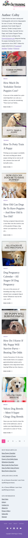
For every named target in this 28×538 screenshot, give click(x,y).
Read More (7, 107)
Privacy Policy (6, 511)
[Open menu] (14, 9)
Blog (10, 523)
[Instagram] (14, 528)
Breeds (5, 78)
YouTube (4, 48)
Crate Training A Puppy (9, 456)
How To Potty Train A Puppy (10, 468)
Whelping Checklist (8, 462)
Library (4, 502)
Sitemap (4, 517)
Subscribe (5, 514)
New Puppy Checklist (8, 453)
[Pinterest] (17, 528)
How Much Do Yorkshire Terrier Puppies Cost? (12, 86)
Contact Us (5, 505)
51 (20, 441)
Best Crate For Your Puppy (10, 465)
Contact (21, 523)
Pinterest (16, 48)
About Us (5, 508)
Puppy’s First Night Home (10, 459)
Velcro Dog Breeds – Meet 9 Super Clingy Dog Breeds (13, 412)
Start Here (5, 499)
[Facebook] (7, 528)
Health (5, 200)
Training (6, 140)
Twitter (10, 48)
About (15, 523)
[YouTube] (20, 528)
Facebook (18, 46)
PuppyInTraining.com (8, 38)
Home (5, 523)
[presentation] (14, 63)
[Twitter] (10, 528)
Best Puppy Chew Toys (9, 471)
